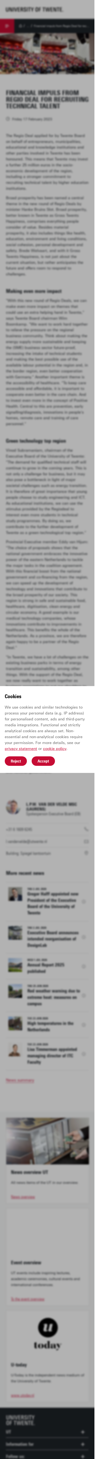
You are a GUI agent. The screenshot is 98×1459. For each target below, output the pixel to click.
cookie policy (54, 748)
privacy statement (21, 748)
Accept (43, 761)
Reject (16, 761)
